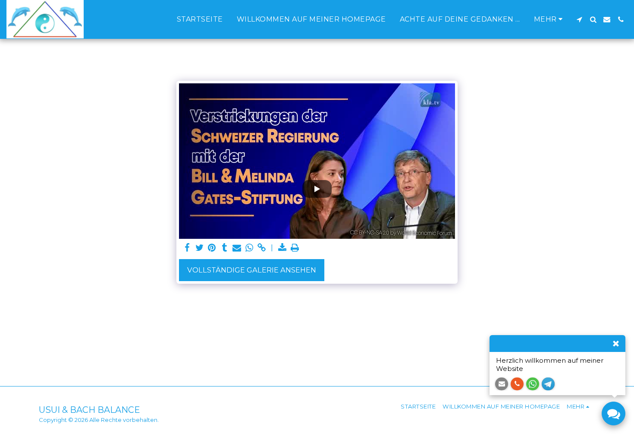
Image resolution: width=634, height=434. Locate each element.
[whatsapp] (249, 248)
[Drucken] (295, 248)
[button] (579, 19)
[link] (262, 248)
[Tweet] (199, 248)
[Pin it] (212, 248)
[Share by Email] (237, 248)
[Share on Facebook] (186, 248)
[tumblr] (224, 248)
